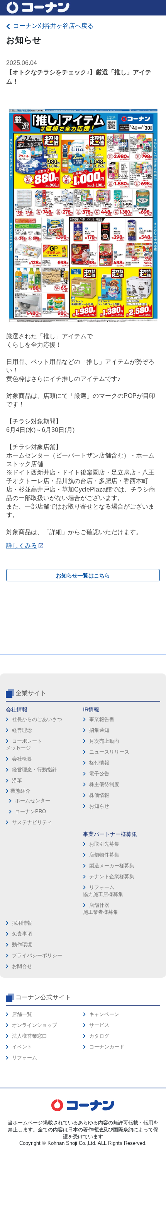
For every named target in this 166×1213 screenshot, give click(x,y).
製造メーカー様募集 (111, 866)
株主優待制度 (104, 784)
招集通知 (99, 730)
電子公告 (99, 773)
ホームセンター (32, 801)
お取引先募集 (104, 844)
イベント (22, 1047)
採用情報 (22, 923)
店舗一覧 (22, 1014)
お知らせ (99, 806)
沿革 (17, 780)
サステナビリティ (32, 822)
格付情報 (99, 763)
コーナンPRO (30, 811)
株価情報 (99, 795)
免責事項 (22, 934)
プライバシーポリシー (37, 955)
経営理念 (22, 730)
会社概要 (22, 759)
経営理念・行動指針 (34, 770)
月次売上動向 (104, 741)
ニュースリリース (109, 752)
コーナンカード (106, 1047)
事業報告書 (101, 719)
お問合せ (22, 966)
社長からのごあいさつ (37, 719)
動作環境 (22, 944)
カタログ (99, 1036)
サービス (99, 1025)
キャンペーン (104, 1014)
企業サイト (30, 693)
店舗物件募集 (104, 855)
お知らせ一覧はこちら (83, 575)
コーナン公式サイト (43, 997)
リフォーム (24, 1058)
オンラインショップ (34, 1025)
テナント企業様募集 (111, 876)
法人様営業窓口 (29, 1036)
